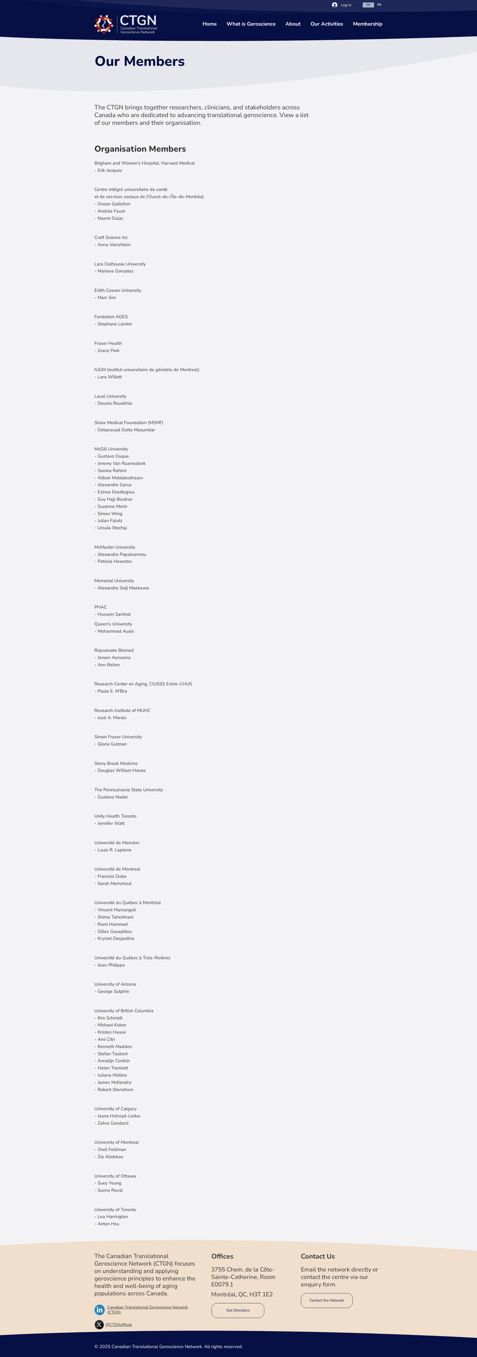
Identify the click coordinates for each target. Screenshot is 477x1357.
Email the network (325, 1269)
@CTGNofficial (119, 1324)
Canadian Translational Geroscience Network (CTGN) (147, 1310)
